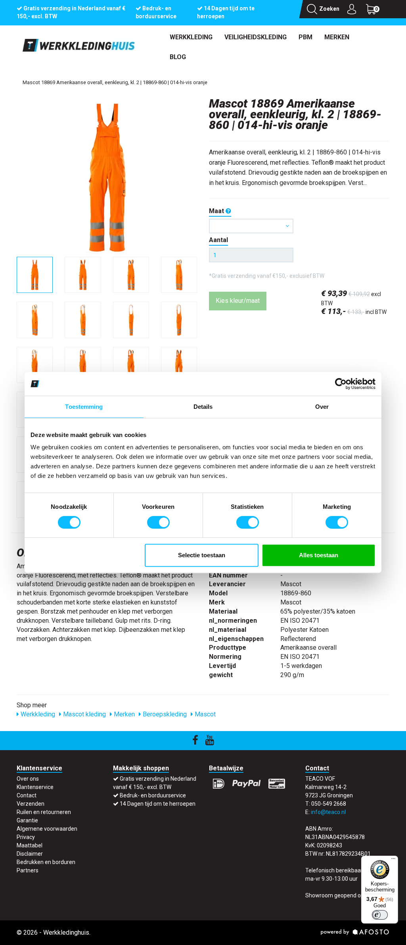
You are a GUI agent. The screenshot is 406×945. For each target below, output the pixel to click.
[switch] (158, 522)
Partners (27, 870)
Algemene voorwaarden (47, 829)
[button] (251, 226)
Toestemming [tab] (84, 406)
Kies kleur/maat (238, 300)
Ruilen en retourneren (44, 812)
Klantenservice (35, 787)
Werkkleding (191, 37)
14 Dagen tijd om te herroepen (157, 804)
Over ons (28, 779)
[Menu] (393, 860)
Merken (336, 37)
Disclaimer (30, 854)
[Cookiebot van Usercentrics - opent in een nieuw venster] (340, 384)
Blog (178, 57)
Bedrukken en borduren (46, 862)
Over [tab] (322, 406)
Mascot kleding (83, 714)
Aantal (218, 240)
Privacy (26, 837)
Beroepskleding (164, 714)
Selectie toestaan (201, 555)
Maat (217, 211)
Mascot (204, 714)
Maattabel (29, 845)
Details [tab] (203, 406)
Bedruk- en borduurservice (153, 795)
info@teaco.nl (328, 812)
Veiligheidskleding (255, 37)
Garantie (27, 820)
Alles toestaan (318, 555)
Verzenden (30, 804)
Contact (26, 795)
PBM (305, 37)
